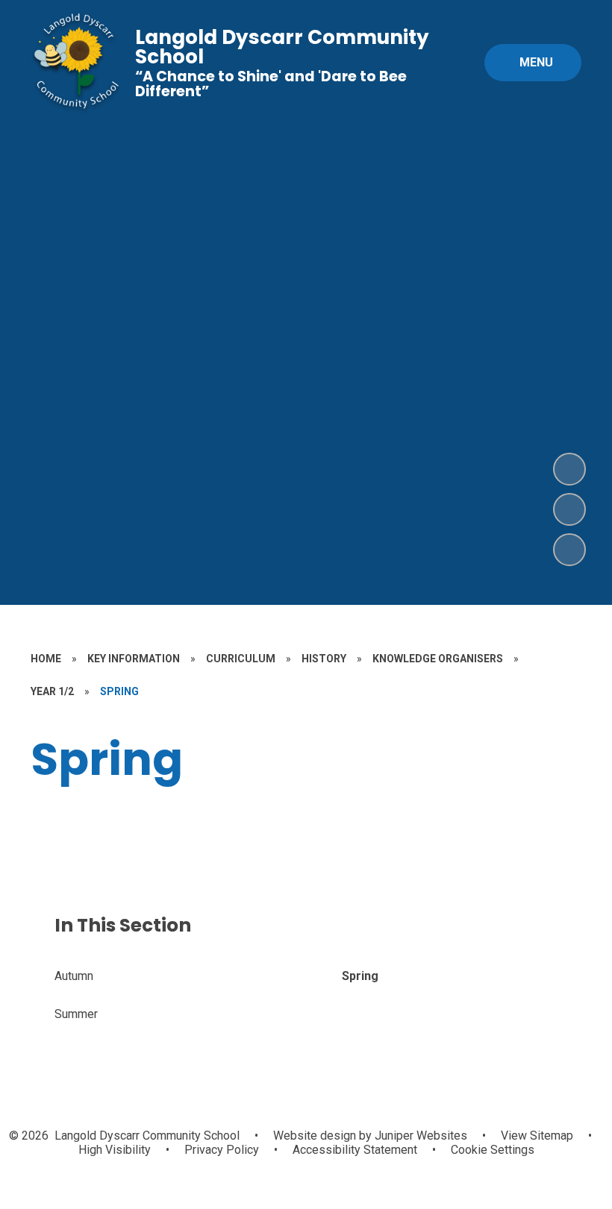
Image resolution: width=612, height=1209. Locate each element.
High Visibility (114, 1150)
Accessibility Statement (355, 1150)
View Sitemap (537, 1135)
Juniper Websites (419, 1135)
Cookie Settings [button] (492, 1150)
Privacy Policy (221, 1150)
